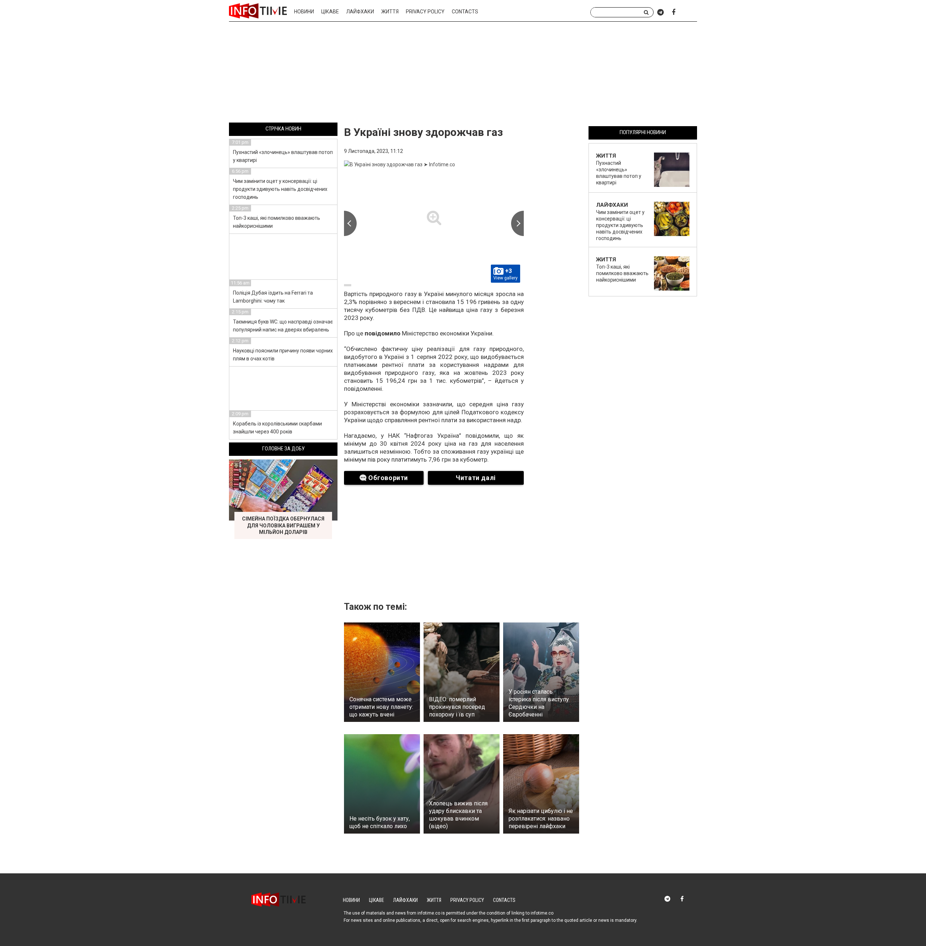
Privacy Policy (425, 11)
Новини (304, 11)
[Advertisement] (463, 73)
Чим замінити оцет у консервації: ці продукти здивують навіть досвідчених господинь (280, 189)
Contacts (465, 11)
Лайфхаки (360, 11)
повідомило (383, 333)
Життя (390, 11)
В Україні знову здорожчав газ (423, 132)
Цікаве (330, 11)
